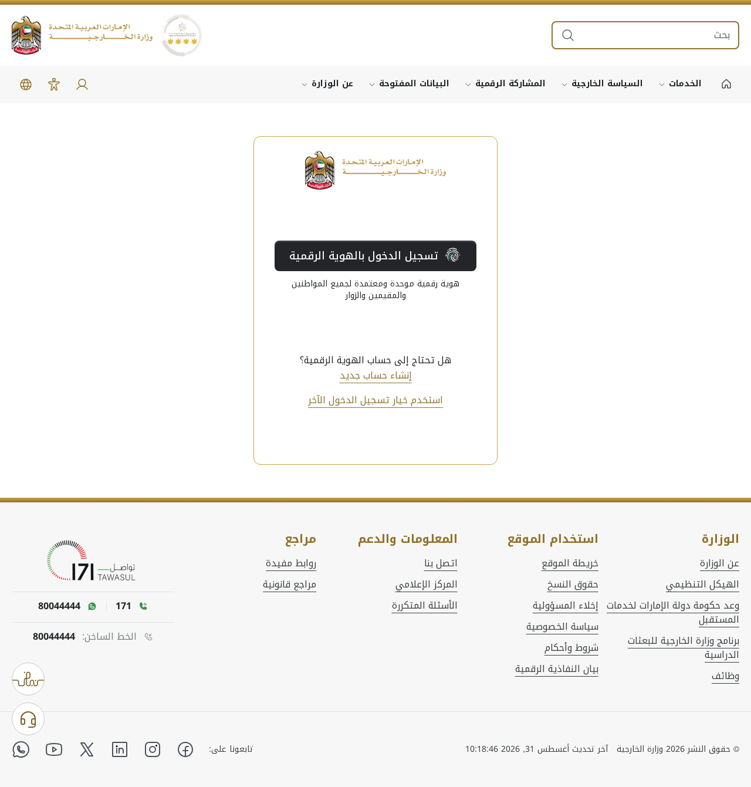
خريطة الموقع (570, 563)
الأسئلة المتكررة (425, 606)
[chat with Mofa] (28, 718)
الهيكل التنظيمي (702, 584)
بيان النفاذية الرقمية (556, 669)
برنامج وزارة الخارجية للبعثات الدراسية (683, 648)
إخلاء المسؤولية (565, 606)
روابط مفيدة (291, 563)
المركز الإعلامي (426, 584)
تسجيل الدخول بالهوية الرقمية (363, 256)
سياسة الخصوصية (562, 627)
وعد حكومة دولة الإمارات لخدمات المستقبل (673, 613)
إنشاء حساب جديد (376, 375)
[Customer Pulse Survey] (28, 679)
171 (123, 606)
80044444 (54, 637)
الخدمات (685, 84)
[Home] (726, 84)
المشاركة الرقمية (510, 84)
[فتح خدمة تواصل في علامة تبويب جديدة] (93, 561)
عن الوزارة (332, 84)
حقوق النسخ (572, 584)
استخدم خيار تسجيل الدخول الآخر (375, 400)
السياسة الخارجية (607, 84)
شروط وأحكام (571, 648)
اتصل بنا (441, 563)
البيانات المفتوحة (414, 84)
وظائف (725, 676)
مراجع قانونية (289, 584)
